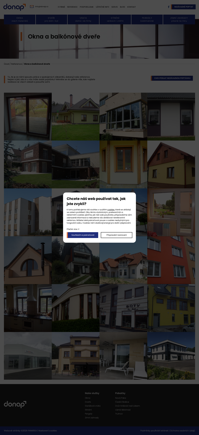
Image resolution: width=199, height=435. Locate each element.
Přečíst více (72, 229)
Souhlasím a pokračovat (83, 235)
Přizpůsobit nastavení (116, 235)
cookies (111, 209)
